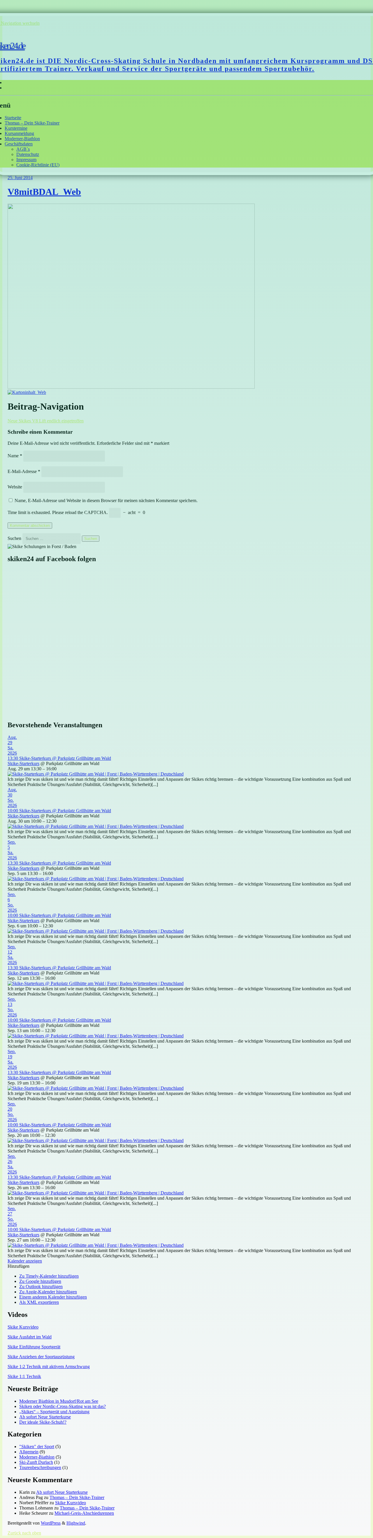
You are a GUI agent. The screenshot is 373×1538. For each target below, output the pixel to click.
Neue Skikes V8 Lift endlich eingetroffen (46, 420)
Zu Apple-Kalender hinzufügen (48, 1291)
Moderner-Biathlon (22, 138)
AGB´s (23, 149)
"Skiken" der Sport (36, 1446)
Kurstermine (16, 128)
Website (15, 486)
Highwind (75, 1523)
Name (15, 455)
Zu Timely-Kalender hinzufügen (49, 1276)
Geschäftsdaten (19, 143)
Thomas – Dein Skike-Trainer (32, 122)
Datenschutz (27, 154)
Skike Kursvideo (23, 1326)
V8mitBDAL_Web (44, 191)
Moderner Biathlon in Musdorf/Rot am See (58, 1401)
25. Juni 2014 (20, 177)
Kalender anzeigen (25, 1260)
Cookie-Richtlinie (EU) (37, 164)
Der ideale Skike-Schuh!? (42, 1422)
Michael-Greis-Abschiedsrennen (84, 1513)
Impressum (26, 159)
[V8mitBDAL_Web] (131, 387)
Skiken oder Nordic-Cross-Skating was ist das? (62, 1406)
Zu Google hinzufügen (40, 1281)
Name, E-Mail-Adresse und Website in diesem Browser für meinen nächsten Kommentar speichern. (106, 500)
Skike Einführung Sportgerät (34, 1346)
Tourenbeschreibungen (40, 1467)
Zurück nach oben (24, 1532)
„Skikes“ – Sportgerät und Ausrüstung (54, 1411)
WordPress (51, 1523)
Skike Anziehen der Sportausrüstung (41, 1356)
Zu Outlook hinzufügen (41, 1286)
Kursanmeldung (19, 133)
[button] (18, 1266)
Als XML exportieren (39, 1302)
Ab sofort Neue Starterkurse (45, 1416)
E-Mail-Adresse (24, 471)
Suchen (14, 538)
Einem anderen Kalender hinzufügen (53, 1297)
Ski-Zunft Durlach (36, 1462)
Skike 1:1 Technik (24, 1376)
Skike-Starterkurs (23, 763)
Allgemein (28, 1451)
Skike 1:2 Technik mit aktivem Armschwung (49, 1366)
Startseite (13, 117)
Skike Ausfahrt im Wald (30, 1336)
